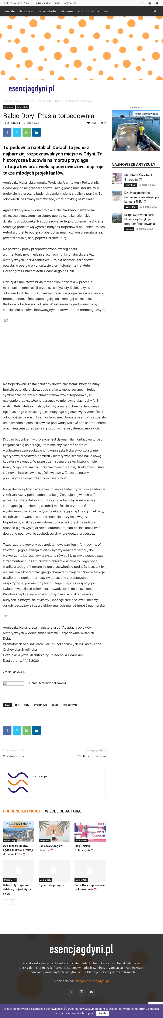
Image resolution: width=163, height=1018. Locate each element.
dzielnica (26, 11)
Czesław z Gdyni (14, 756)
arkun (57, 2)
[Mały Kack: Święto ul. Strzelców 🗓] (117, 178)
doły (26, 704)
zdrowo (103, 11)
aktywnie (67, 11)
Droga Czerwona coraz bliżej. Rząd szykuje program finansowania (139, 219)
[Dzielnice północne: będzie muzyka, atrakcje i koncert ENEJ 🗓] (18, 831)
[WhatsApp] (26, 132)
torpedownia (70, 704)
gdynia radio (43, 2)
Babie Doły (44, 101)
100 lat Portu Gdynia (91, 756)
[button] (155, 11)
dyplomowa (40, 704)
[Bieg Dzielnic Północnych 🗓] (90, 831)
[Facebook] (143, 3)
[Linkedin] (36, 132)
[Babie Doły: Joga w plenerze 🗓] (54, 831)
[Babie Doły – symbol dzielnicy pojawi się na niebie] (18, 870)
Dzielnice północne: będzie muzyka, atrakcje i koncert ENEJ (18, 850)
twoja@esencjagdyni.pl (92, 981)
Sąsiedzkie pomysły (51, 885)
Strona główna (11, 101)
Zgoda (102, 1013)
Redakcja (15, 122)
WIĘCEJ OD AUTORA (63, 811)
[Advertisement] (81, 48)
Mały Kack (131, 184)
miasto (10, 11)
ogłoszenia (70, 2)
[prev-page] (5, 902)
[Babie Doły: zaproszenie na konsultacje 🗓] (90, 870)
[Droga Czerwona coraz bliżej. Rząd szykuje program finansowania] (117, 218)
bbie (17, 704)
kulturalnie (85, 11)
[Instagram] (150, 3)
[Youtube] (157, 3)
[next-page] (12, 902)
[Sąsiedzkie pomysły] (54, 870)
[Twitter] (17, 132)
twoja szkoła (46, 11)
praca (55, 704)
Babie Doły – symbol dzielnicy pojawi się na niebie (17, 889)
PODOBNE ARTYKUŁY (22, 811)
